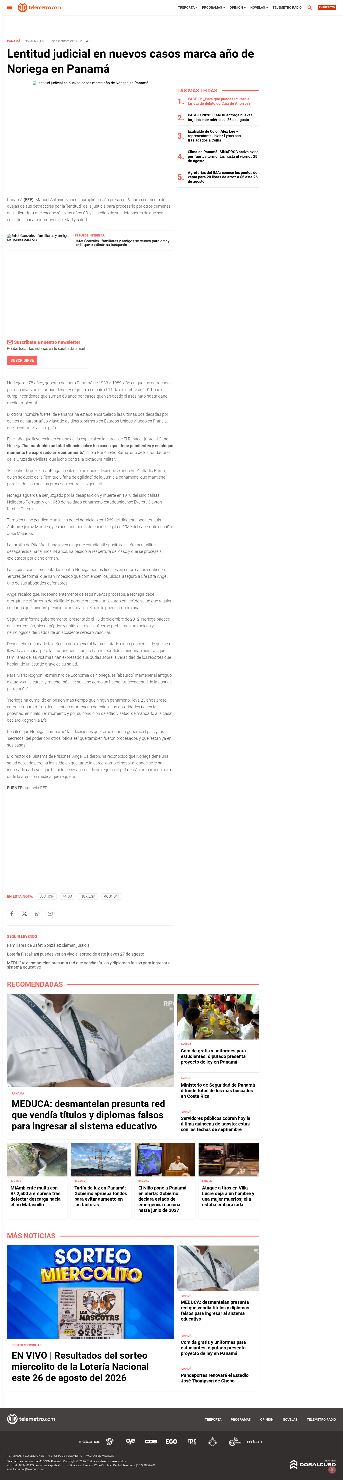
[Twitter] (24, 913)
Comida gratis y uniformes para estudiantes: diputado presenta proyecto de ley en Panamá (213, 1056)
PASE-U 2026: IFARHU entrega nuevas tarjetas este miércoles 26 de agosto (220, 117)
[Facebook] (11, 913)
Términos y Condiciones (25, 1455)
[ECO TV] (171, 1445)
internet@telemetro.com (30, 1469)
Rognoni (111, 896)
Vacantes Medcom (100, 1455)
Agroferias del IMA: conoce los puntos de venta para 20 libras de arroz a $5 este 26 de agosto (223, 177)
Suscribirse (22, 360)
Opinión (236, 7)
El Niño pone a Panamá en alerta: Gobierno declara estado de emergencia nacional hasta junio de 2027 (162, 1199)
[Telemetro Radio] (233, 1445)
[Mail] (50, 913)
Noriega (87, 896)
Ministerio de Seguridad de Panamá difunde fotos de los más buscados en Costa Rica (218, 1090)
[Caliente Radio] (212, 1445)
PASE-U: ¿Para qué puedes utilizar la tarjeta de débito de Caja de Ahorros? (219, 101)
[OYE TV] (130, 1445)
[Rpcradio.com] (192, 1445)
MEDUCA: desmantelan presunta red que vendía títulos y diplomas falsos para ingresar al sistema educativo (89, 965)
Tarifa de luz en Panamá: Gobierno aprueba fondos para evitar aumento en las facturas (100, 1196)
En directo (327, 7)
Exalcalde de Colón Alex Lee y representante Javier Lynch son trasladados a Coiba (214, 135)
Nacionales (34, 41)
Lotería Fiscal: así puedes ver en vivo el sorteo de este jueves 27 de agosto (75, 954)
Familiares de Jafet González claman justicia (48, 945)
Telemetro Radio (287, 7)
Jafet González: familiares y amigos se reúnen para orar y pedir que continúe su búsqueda (122, 243)
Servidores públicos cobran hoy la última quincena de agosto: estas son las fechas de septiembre (215, 1123)
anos (67, 896)
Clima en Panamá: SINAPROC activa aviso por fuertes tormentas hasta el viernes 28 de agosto (223, 156)
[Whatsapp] (37, 913)
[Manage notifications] (332, 1469)
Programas (212, 7)
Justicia (46, 896)
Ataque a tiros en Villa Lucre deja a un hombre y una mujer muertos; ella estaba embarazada (228, 1196)
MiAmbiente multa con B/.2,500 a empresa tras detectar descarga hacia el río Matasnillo (35, 1196)
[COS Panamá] (151, 1445)
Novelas (257, 7)
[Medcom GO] (89, 1445)
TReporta (186, 7)
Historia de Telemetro (65, 1455)
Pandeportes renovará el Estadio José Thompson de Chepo (214, 1378)
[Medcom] (253, 1445)
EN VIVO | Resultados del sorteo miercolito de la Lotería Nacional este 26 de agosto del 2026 (80, 1366)
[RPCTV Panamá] (110, 1445)
